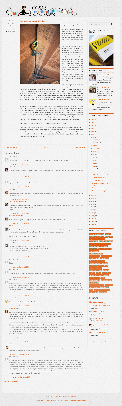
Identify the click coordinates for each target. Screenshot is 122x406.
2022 (92, 128)
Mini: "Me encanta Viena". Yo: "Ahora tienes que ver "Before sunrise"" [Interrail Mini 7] (101, 305)
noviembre (96, 143)
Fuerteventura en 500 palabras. (97, 285)
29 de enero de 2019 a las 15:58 (19, 306)
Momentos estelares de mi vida (97, 234)
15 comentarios (12, 31)
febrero (95, 169)
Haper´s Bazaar (109, 285)
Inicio (46, 147)
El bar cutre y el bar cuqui (99, 191)
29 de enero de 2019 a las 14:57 (19, 296)
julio (94, 154)
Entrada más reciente (10, 147)
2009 (92, 221)
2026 (92, 119)
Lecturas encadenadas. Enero (100, 174)
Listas (100, 275)
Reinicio (93, 334)
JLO (10, 344)
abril (94, 163)
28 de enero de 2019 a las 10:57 (19, 164)
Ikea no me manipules (103, 87)
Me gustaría (92, 261)
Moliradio (102, 277)
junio (94, 157)
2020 (92, 134)
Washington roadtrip (94, 248)
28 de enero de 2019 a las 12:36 (19, 214)
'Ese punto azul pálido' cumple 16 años (101, 328)
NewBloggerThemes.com (70, 400)
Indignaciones (93, 239)
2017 (92, 198)
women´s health (103, 292)
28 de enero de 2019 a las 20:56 (19, 267)
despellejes (103, 248)
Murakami (96, 287)
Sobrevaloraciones (94, 277)
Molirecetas (105, 275)
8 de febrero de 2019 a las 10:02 (19, 354)
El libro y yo (92, 236)
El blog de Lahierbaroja (97, 311)
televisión (96, 292)
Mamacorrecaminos (14, 216)
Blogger (107, 342)
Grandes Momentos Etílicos (96, 253)
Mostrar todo (111, 337)
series (91, 292)
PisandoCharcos (100, 261)
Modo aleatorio (101, 239)
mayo (94, 160)
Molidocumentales (108, 241)
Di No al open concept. (98, 188)
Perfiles (111, 236)
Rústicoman (106, 270)
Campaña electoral (104, 258)
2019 (92, 137)
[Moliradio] (111, 9)
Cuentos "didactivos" (94, 246)
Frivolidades (99, 236)
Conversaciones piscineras (96, 270)
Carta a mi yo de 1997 (103, 75)
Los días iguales (93, 265)
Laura (10, 242)
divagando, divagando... (97, 302)
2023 (92, 125)
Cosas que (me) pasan (60, 396)
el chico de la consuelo (16, 201)
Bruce (91, 244)
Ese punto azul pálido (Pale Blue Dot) (100, 325)
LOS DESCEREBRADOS (103, 100)
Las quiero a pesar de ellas (32, 21)
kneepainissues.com (81, 400)
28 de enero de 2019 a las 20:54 (19, 257)
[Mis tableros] (117, 9)
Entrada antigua (80, 147)
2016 (92, 201)
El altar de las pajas (97, 180)
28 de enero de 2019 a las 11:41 (19, 199)
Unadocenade (108, 244)
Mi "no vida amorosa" (106, 256)
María (10, 189)
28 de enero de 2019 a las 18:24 (19, 240)
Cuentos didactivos (106, 273)
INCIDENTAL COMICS (97, 319)
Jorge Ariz (12, 298)
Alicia (10, 167)
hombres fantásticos (94, 251)
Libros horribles (93, 275)
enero (94, 172)
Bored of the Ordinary (96, 320)
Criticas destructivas (98, 244)
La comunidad (104, 246)
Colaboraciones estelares (95, 268)
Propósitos (92, 273)
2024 (92, 122)
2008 (92, 224)
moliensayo (104, 263)
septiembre (96, 148)
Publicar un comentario (11, 381)
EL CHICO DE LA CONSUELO (98, 332)
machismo (92, 282)
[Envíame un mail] (106, 9)
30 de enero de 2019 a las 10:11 (19, 342)
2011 (92, 216)
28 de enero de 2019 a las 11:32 (19, 187)
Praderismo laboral (103, 265)
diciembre (95, 140)
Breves (97, 282)
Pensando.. (107, 234)
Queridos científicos (94, 258)
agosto (95, 151)
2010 (92, 218)
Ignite (91, 287)
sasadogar (12, 308)
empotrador (97, 290)
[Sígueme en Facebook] (100, 9)
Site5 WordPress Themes (47, 400)
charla (91, 290)
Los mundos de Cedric (95, 256)
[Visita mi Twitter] (95, 9)
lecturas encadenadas (106, 280)
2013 (92, 210)
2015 (92, 204)
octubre (95, 145)
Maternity (12, 28)
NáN (10, 226)
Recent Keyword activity (95, 263)
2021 (92, 131)
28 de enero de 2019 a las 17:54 (19, 224)
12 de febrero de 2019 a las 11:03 (19, 377)
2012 (92, 213)
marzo (94, 166)
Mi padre (109, 248)
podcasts (101, 241)
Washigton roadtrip (104, 287)
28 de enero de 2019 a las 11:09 (19, 177)
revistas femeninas (105, 290)
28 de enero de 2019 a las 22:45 (19, 277)
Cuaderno (98, 273)
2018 (92, 195)
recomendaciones (94, 241)
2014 (92, 207)
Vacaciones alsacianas (95, 280)
